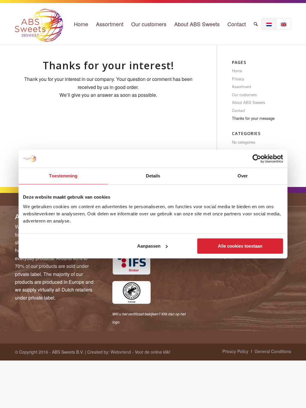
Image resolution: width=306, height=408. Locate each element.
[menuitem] (81, 24)
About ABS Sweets (248, 102)
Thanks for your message (253, 118)
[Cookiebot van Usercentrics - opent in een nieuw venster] (257, 158)
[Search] (255, 24)
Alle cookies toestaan (240, 246)
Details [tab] (153, 175)
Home (237, 70)
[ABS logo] (39, 24)
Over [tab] (243, 175)
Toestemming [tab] (63, 175)
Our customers (244, 94)
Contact (238, 110)
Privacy (238, 79)
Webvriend (121, 352)
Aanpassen (148, 246)
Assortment (241, 86)
